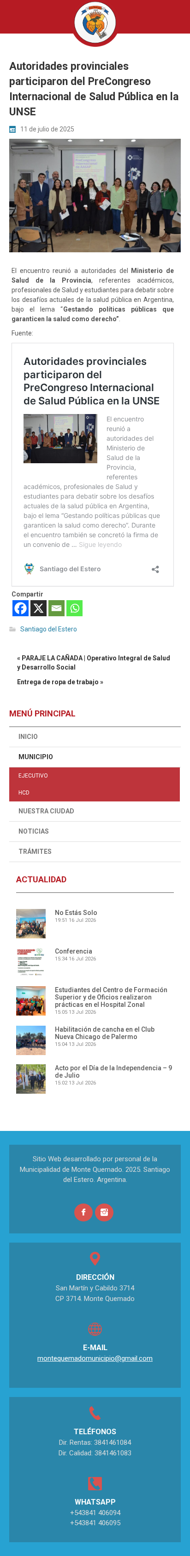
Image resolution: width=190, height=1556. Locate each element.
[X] (38, 608)
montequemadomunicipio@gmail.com (95, 1358)
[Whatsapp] (74, 608)
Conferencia (73, 951)
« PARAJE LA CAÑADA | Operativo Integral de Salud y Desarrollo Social (93, 662)
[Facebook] (20, 608)
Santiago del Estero (48, 629)
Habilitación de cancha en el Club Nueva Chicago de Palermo (104, 1033)
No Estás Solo (76, 912)
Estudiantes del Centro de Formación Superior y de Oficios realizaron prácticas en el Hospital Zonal (111, 997)
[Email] (56, 608)
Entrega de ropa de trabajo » (60, 682)
